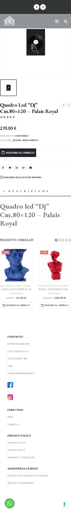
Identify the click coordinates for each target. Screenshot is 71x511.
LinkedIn (17, 168)
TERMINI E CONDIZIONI (20, 458)
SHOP (10, 417)
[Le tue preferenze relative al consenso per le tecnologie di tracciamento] (64, 504)
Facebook (3, 168)
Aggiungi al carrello (20, 152)
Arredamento (30, 140)
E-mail (30, 168)
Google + (24, 168)
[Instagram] (43, 7)
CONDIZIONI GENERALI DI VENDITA (27, 476)
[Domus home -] (9, 21)
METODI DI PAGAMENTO (20, 483)
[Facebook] (36, 7)
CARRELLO (13, 425)
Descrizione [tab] (29, 191)
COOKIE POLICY (16, 450)
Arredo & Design (22, 286)
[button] (56, 240)
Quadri (16, 140)
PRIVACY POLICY (16, 443)
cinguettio (10, 168)
